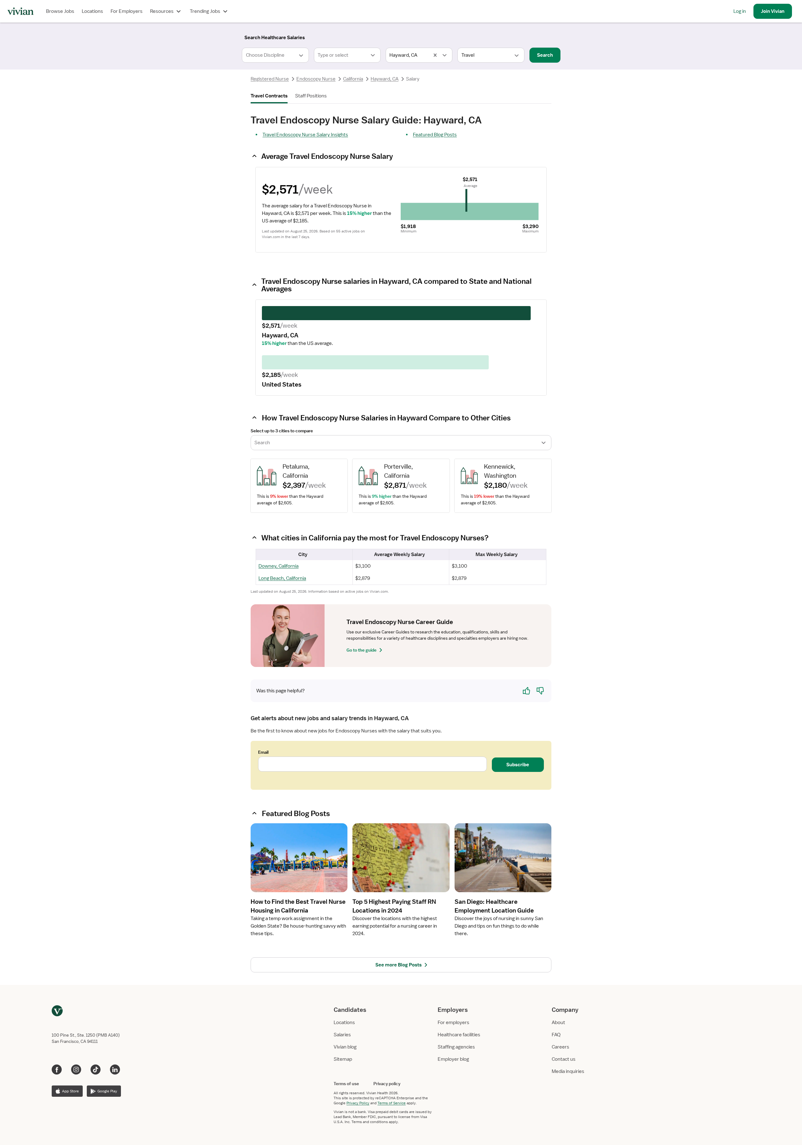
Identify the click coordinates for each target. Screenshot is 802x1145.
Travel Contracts (269, 96)
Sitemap (343, 1059)
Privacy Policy (357, 1103)
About (558, 1022)
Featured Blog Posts (435, 135)
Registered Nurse (270, 79)
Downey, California (278, 566)
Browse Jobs (60, 11)
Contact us (563, 1059)
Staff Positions (311, 96)
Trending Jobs (205, 11)
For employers (453, 1022)
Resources (162, 11)
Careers (560, 1047)
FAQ (556, 1035)
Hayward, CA (384, 79)
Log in (739, 11)
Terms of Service (392, 1103)
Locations (92, 11)
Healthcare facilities (459, 1035)
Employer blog (453, 1059)
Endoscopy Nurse (316, 79)
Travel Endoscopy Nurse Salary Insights (305, 135)
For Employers (127, 11)
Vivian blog (345, 1047)
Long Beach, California (282, 578)
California (353, 79)
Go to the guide (361, 650)
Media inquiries (568, 1071)
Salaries (342, 1035)
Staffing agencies (456, 1047)
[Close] (491, 36)
